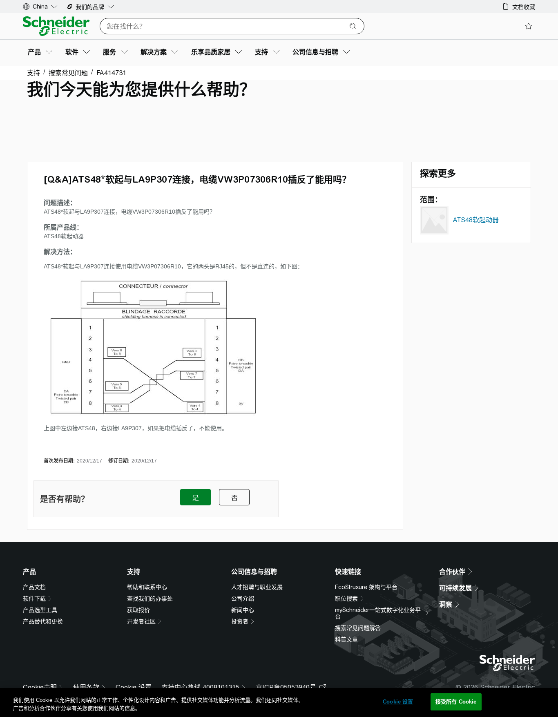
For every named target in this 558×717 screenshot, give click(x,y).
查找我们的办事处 (150, 598)
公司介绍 (242, 598)
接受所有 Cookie (455, 702)
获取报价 (138, 610)
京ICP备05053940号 (286, 687)
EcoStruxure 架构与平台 (366, 587)
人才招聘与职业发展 (257, 587)
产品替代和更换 (43, 621)
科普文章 (346, 639)
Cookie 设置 (134, 687)
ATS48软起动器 (476, 220)
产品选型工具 (40, 610)
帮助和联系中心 (147, 587)
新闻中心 (242, 610)
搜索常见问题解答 (358, 628)
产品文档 (34, 587)
